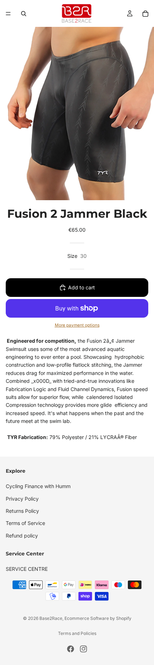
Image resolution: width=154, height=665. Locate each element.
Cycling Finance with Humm (38, 486)
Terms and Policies (77, 633)
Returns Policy (22, 511)
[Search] (24, 13)
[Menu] (8, 13)
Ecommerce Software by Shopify (97, 618)
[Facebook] (70, 649)
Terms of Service (25, 523)
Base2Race (50, 618)
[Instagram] (83, 649)
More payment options (77, 325)
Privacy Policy (22, 498)
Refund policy (22, 535)
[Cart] (145, 13)
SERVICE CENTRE (27, 569)
